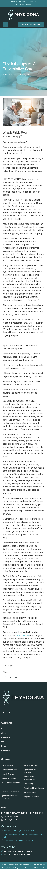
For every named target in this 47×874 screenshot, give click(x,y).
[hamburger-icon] (5, 24)
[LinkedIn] (16, 677)
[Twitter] (10, 677)
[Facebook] (5, 677)
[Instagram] (9, 713)
